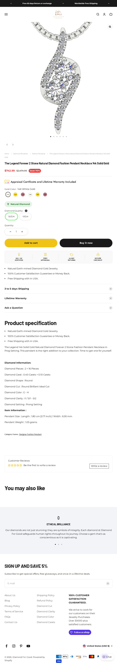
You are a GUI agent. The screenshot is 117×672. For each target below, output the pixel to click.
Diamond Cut (44, 606)
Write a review (99, 466)
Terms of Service (14, 611)
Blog (7, 600)
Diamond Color (45, 616)
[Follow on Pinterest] (21, 646)
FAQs (7, 616)
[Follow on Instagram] (14, 646)
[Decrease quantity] (10, 232)
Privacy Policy (12, 606)
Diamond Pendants (20, 154)
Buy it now (86, 243)
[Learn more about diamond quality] (26, 210)
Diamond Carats (46, 622)
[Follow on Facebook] (6, 646)
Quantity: (9, 225)
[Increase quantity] (22, 232)
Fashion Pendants (38, 154)
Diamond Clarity (46, 611)
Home (7, 154)
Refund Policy (45, 600)
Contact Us (11, 622)
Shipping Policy (46, 595)
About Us (10, 595)
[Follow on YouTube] (28, 646)
